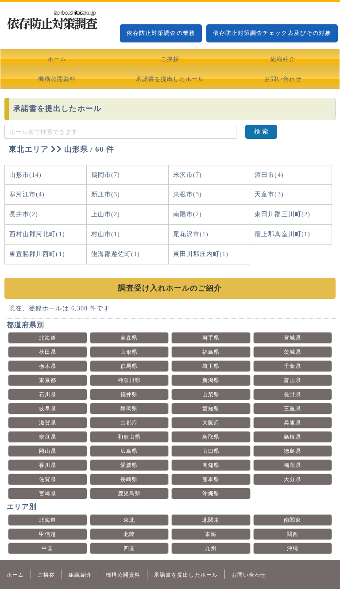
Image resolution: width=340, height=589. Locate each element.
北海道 (47, 338)
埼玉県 (211, 366)
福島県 (211, 352)
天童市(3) (269, 194)
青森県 (129, 338)
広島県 (129, 451)
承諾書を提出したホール (170, 79)
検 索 (261, 131)
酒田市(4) (269, 175)
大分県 (292, 479)
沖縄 (292, 548)
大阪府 (211, 423)
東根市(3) (187, 194)
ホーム (57, 59)
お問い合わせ (282, 79)
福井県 (129, 394)
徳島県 (292, 451)
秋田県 (47, 352)
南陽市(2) (187, 214)
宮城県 (292, 338)
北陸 (129, 534)
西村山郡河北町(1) (37, 234)
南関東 (292, 520)
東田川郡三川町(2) (282, 214)
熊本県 (211, 479)
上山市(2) (105, 214)
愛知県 (211, 408)
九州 (210, 548)
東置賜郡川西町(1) (37, 254)
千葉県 (292, 366)
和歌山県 (129, 437)
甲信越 (47, 534)
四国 (129, 548)
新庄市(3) (105, 194)
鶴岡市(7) (105, 175)
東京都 (47, 380)
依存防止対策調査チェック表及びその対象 (272, 33)
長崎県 (129, 479)
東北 (129, 520)
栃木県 (47, 366)
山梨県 (211, 394)
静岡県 (129, 408)
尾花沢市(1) (191, 234)
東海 (210, 534)
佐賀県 (47, 479)
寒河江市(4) (27, 194)
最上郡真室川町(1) (282, 234)
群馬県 (129, 366)
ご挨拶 (170, 59)
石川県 (47, 394)
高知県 (211, 465)
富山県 (292, 380)
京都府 (129, 423)
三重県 (292, 408)
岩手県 (211, 338)
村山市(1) (105, 234)
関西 (292, 534)
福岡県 (292, 465)
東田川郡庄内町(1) (201, 254)
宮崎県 (47, 493)
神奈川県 (129, 380)
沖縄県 (211, 493)
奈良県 (47, 437)
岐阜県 (47, 408)
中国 (47, 548)
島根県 (292, 437)
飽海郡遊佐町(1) (115, 254)
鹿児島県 (129, 493)
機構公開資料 (56, 79)
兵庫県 (292, 423)
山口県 (211, 451)
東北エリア (29, 149)
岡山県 (47, 451)
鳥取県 (211, 437)
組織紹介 (282, 59)
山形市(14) (25, 175)
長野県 (292, 394)
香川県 (47, 465)
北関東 (211, 520)
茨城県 (292, 352)
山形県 (129, 352)
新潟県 (211, 380)
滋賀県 (47, 423)
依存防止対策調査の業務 (161, 33)
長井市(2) (23, 214)
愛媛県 (129, 465)
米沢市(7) (187, 175)
